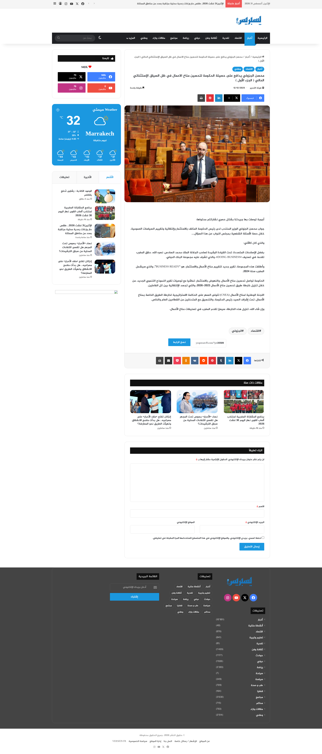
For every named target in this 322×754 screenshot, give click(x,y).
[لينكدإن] (218, 98)
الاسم (260, 506)
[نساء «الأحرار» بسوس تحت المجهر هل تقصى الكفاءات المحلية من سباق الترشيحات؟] (197, 401)
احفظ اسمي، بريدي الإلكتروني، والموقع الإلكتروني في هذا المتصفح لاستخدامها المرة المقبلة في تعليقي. (207, 538)
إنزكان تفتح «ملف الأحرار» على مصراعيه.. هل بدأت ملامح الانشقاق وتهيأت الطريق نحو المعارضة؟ (151, 420)
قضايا (260, 691)
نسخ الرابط (179, 342)
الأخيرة (87, 177)
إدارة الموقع (155, 741)
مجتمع (173, 38)
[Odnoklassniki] (186, 360)
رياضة (186, 38)
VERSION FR (119, 741)
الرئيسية (262, 38)
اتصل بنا (168, 741)
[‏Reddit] (203, 360)
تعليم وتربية (256, 638)
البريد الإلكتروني (254, 522)
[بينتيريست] (210, 98)
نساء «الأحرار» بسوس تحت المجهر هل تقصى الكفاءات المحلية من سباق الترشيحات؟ (199, 420)
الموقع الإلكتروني (186, 522)
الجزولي (237, 331)
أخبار (249, 38)
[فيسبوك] (247, 360)
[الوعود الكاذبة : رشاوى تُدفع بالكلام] (105, 196)
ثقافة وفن (211, 38)
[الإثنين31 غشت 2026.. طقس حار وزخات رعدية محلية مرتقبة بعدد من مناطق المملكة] (105, 231)
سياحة (259, 673)
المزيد (132, 38)
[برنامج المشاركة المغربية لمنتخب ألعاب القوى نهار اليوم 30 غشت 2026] (243, 401)
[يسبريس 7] (250, 20)
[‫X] (238, 360)
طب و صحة (257, 685)
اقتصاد (238, 38)
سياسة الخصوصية (138, 741)
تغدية (225, 38)
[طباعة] (201, 98)
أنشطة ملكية (255, 626)
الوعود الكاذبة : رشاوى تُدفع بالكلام (76, 193)
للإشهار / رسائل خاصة (185, 741)
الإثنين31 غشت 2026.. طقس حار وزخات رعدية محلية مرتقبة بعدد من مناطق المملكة (180, 4)
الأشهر (109, 177)
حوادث (259, 656)
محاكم (259, 703)
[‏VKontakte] (194, 360)
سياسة (259, 679)
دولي (197, 38)
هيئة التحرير (255, 88)
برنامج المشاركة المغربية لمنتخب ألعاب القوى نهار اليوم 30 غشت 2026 (245, 420)
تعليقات (64, 177)
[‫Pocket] (177, 360)
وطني (144, 38)
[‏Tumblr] (221, 360)
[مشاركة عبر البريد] (168, 360)
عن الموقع (204, 741)
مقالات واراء (159, 38)
